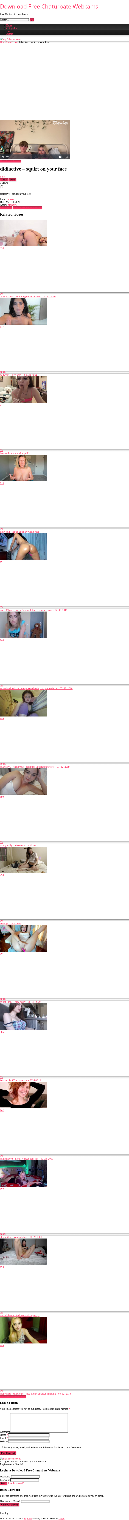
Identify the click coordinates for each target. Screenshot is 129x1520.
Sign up (28, 1518)
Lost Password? (16, 1483)
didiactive (12, 204)
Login (3, 1483)
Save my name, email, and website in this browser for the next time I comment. (43, 1447)
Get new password (9, 1505)
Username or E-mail (10, 1501)
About (4, 180)
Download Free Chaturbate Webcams (49, 6)
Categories (11, 28)
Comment (5, 1431)
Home (9, 25)
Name (4, 1434)
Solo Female (12, 42)
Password (5, 1480)
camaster (11, 199)
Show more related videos (13, 1396)
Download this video (10, 161)
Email (4, 1438)
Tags (8, 31)
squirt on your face (32, 207)
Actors (9, 33)
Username (5, 1476)
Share (12, 180)
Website (4, 1441)
